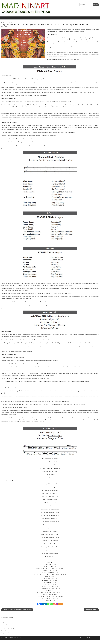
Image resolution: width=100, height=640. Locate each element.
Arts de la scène (12, 18)
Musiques (5, 22)
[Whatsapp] (50, 604)
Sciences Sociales (43, 18)
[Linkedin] (44, 604)
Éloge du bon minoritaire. (6, 631)
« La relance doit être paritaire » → (91, 609)
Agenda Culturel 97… (57, 18)
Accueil (3, 18)
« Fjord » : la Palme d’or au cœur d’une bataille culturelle (7, 627)
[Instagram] (55, 604)
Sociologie (11, 22)
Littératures (33, 18)
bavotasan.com (95, 637)
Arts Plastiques (23, 18)
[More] (60, 604)
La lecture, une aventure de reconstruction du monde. (7, 618)
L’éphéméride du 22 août (6, 625)
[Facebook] (39, 604)
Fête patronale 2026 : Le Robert (8, 633)
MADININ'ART (10, 637)
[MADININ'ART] (26, 7)
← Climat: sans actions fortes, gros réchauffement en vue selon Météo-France (17, 609)
